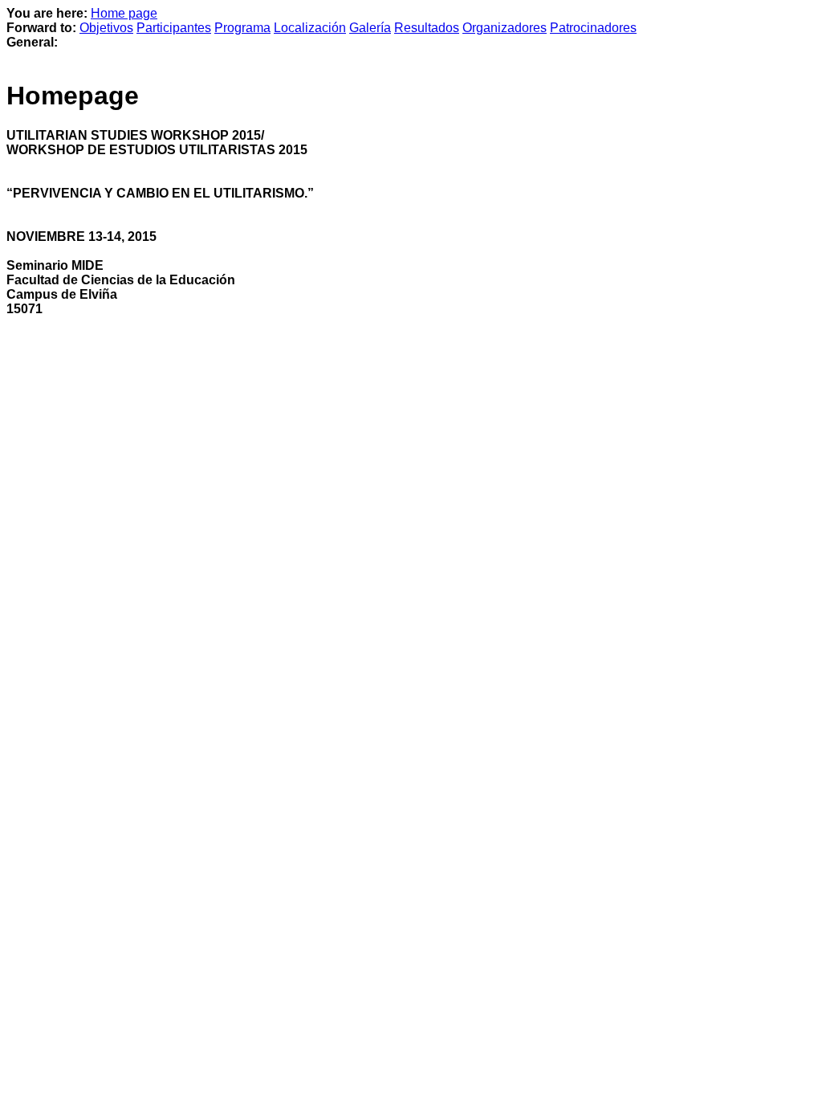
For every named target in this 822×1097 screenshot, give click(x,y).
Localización (310, 28)
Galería (370, 28)
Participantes (173, 28)
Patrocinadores (593, 28)
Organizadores (504, 28)
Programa (242, 28)
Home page (124, 13)
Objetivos (106, 28)
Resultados (426, 28)
